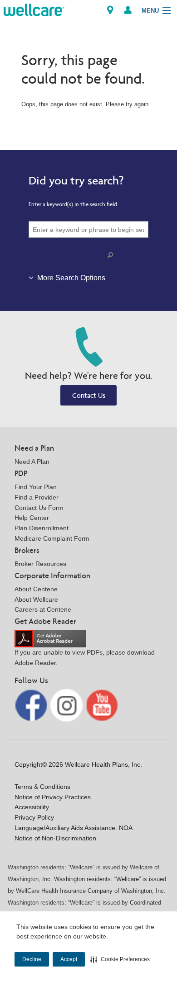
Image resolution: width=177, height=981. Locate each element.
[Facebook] (32, 704)
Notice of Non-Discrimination (55, 838)
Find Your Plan (36, 486)
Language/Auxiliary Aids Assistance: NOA (74, 827)
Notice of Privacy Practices (53, 797)
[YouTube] (102, 704)
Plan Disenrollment (42, 528)
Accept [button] (68, 959)
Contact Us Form (39, 507)
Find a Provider (37, 497)
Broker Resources (40, 563)
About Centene (36, 589)
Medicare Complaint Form (52, 538)
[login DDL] (128, 10)
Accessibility (32, 807)
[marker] (110, 10)
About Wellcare (36, 599)
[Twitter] (67, 704)
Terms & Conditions (42, 786)
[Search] (112, 255)
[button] (120, 959)
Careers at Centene (43, 609)
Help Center (32, 517)
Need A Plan (32, 461)
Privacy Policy (34, 817)
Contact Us (88, 395)
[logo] (34, 9)
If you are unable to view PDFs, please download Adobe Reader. (85, 657)
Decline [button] (31, 959)
